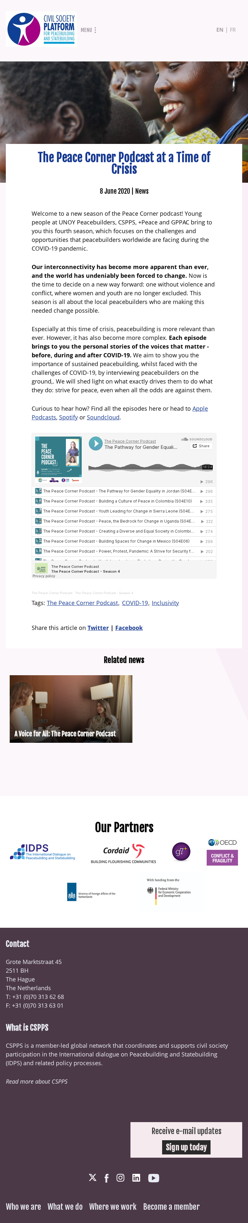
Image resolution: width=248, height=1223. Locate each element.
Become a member (171, 1207)
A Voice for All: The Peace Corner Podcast (65, 734)
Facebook (129, 628)
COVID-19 (135, 603)
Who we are (23, 1207)
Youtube (153, 1178)
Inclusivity (165, 603)
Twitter (98, 628)
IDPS (13, 1063)
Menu (86, 30)
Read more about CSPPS (36, 1081)
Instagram (120, 1178)
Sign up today (186, 1147)
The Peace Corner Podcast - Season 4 (104, 593)
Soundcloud (103, 417)
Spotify (68, 417)
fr (233, 29)
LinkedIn (136, 1178)
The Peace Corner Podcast (52, 593)
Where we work (113, 1207)
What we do (65, 1207)
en (219, 29)
